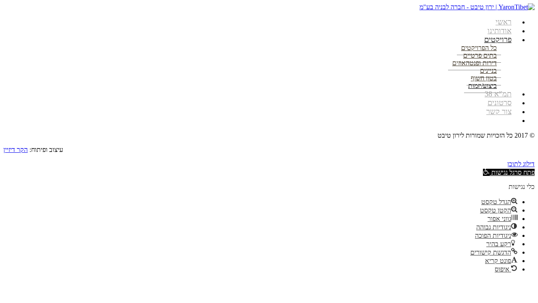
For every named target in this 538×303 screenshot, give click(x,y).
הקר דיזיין (15, 149)
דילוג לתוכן (521, 163)
